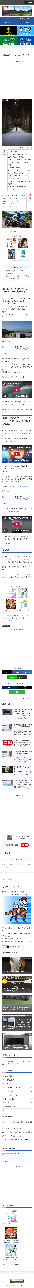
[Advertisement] (17, 80)
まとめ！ (9, 281)
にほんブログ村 (7, 620)
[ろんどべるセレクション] (8, 31)
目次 (14, 267)
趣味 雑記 (6, 625)
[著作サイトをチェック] (9, 687)
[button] (22, 677)
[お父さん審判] (8, 40)
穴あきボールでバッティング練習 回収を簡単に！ (17, 1123)
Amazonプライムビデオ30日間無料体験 (15, 486)
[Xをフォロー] (24, 687)
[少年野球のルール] (25, 40)
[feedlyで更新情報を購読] (17, 692)
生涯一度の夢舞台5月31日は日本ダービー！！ (15, 1141)
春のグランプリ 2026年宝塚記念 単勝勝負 (17, 1132)
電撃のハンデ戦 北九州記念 (11, 1128)
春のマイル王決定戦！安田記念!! (12, 1136)
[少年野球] (25, 31)
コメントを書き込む (17, 859)
